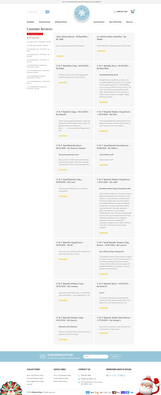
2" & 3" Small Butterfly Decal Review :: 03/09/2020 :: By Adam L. (36, 77)
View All (29, 384)
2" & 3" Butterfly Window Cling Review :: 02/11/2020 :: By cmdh (37, 87)
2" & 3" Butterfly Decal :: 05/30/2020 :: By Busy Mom (38, 55)
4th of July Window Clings (35, 375)
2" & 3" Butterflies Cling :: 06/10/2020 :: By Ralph (38, 50)
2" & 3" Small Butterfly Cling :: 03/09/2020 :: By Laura (38, 82)
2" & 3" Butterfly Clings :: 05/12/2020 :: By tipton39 (38, 60)
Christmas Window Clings (35, 378)
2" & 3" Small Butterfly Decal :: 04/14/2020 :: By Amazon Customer (38, 71)
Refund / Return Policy (60, 381)
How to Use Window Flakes (62, 375)
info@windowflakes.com (88, 379)
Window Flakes (37, 392)
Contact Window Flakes (61, 378)
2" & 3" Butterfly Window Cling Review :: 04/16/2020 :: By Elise (37, 66)
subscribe (114, 356)
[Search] (47, 11)
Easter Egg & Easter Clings (35, 381)
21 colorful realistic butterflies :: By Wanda (37, 45)
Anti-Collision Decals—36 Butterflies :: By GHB (39, 41)
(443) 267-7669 (122, 11)
